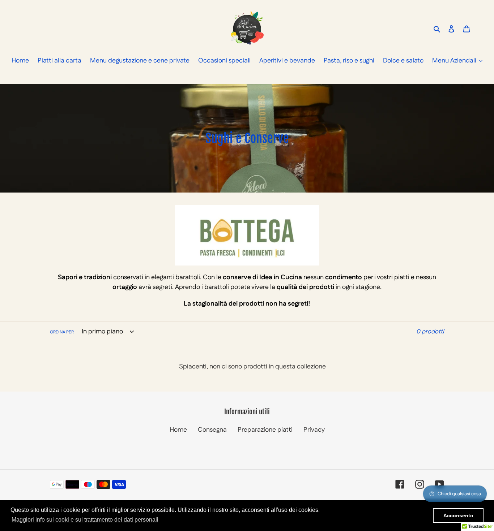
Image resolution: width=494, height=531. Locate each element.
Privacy (314, 430)
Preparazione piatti (265, 430)
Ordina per (62, 332)
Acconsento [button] (458, 515)
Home (178, 430)
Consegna (212, 430)
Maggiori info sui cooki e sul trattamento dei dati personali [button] (85, 520)
